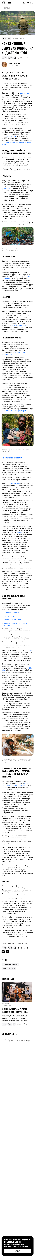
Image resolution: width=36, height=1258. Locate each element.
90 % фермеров (13, 483)
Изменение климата (12, 457)
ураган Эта (6, 189)
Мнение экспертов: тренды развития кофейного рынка (15, 1010)
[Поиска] (24, 3)
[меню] (9, 3)
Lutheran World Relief (12, 620)
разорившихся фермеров (16, 411)
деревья (20, 532)
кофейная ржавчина (20, 325)
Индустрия (6, 38)
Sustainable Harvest (11, 613)
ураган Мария (25, 93)
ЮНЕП (30, 650)
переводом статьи (9, 136)
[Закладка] (14, 1024)
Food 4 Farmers (10, 616)
